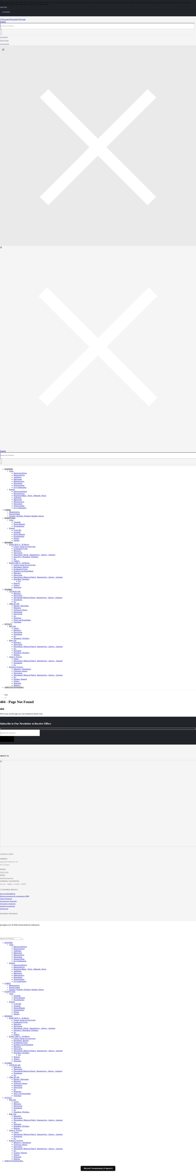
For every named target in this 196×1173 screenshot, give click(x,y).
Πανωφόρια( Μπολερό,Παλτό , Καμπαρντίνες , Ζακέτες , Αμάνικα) (38, 598)
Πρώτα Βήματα (19, 524)
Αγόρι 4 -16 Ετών (15, 657)
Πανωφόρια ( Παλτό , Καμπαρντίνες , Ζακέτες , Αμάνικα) (34, 555)
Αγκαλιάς (17, 522)
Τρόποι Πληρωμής (6, 899)
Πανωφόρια (18, 483)
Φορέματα (17, 587)
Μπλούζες (17, 551)
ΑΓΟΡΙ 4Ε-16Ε (14, 591)
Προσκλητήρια (19, 485)
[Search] (1, 32)
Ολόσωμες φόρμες (20, 610)
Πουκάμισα (18, 600)
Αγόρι (11, 471)
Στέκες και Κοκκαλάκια (22, 620)
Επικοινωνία (4, 909)
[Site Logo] (13, 19)
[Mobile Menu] (1, 448)
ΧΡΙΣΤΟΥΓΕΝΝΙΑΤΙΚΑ (14, 687)
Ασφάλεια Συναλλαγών (7, 906)
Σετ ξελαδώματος (20, 487)
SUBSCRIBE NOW (7, 739)
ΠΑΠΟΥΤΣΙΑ (10, 518)
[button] (3, 22)
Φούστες (17, 583)
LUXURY (17, 530)
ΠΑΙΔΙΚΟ (8, 589)
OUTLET (8, 624)
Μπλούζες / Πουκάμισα (22, 669)
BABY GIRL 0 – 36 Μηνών (19, 563)
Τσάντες (17, 561)
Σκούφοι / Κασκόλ (20, 679)
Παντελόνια (18, 553)
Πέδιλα (16, 538)
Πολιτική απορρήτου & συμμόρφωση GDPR (14, 896)
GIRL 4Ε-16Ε (14, 604)
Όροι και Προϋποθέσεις (8, 894)
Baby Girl (12, 640)
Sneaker (16, 540)
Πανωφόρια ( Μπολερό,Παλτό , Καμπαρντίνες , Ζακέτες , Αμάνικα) (38, 577)
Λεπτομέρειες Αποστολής (8, 901)
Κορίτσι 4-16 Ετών (16, 667)
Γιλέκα (16, 628)
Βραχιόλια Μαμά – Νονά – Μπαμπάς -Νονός (30, 496)
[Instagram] (0, 849)
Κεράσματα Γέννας (21, 549)
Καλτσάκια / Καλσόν (21, 567)
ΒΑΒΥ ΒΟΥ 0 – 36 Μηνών (19, 545)
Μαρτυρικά (18, 479)
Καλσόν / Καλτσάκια (21, 606)
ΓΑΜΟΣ (8, 510)
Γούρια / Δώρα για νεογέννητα (24, 547)
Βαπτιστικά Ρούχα (20, 473)
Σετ (15, 559)
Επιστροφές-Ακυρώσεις (8, 904)
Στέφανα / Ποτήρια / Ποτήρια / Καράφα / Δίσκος (26, 516)
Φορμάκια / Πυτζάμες (21, 579)
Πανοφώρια (18, 612)
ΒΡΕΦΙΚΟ (9, 542)
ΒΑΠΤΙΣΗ (9, 469)
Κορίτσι (12, 489)
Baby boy (12, 626)
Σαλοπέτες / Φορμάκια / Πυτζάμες (26, 557)
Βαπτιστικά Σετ (19, 475)
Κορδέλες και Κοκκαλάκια (23, 571)
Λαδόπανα (17, 477)
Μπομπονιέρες (19, 481)
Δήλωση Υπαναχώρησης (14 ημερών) (98, 1168)
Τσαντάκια (17, 622)
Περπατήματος (19, 526)
